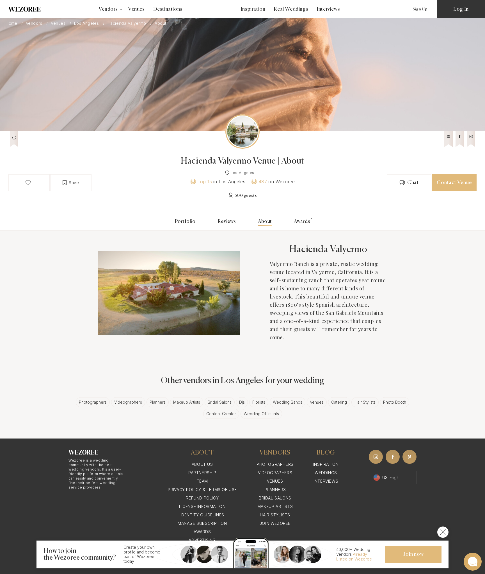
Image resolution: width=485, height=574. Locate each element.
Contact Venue (454, 182)
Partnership (202, 472)
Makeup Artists (186, 402)
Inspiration (253, 9)
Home (12, 23)
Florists (258, 402)
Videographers (128, 402)
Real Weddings (291, 9)
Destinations (167, 9)
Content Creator (221, 413)
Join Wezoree (275, 523)
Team (202, 481)
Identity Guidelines (202, 514)
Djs (242, 402)
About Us (202, 464)
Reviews (227, 221)
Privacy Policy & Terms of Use (202, 489)
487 (262, 181)
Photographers (93, 402)
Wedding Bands (287, 402)
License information (202, 506)
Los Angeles (87, 23)
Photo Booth (394, 402)
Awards (302, 221)
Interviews (328, 9)
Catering (339, 402)
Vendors (35, 23)
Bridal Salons (220, 402)
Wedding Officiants (261, 413)
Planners (158, 402)
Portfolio (185, 221)
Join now (413, 554)
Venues (136, 9)
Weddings (326, 472)
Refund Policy (202, 498)
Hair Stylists (365, 402)
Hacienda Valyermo (127, 23)
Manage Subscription (202, 523)
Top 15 (205, 181)
